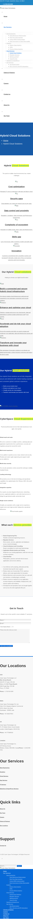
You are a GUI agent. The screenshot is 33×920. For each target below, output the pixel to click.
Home (5, 140)
